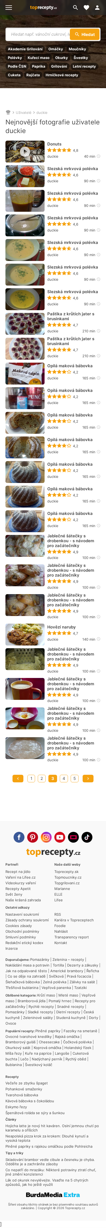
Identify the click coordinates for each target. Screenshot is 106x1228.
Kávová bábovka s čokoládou (29, 1101)
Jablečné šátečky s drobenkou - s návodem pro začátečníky (70, 541)
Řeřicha (92, 971)
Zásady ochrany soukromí (27, 920)
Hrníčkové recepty (62, 75)
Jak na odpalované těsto (26, 971)
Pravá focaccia (79, 976)
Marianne (62, 888)
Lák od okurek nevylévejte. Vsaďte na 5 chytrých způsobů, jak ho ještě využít (46, 1182)
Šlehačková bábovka (22, 982)
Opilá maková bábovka (70, 365)
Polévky (15, 57)
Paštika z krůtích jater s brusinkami (70, 316)
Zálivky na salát (82, 982)
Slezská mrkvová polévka (72, 168)
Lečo (24, 1059)
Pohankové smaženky (23, 1089)
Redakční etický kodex (24, 943)
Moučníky (77, 49)
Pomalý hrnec (60, 1001)
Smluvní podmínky (20, 937)
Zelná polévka (54, 982)
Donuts (54, 144)
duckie (42, 112)
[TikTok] (87, 837)
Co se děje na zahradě (27, 976)
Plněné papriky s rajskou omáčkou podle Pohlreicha (48, 1146)
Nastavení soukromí (22, 914)
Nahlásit (61, 931)
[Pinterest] (32, 837)
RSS (57, 914)
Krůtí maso (46, 995)
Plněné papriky (47, 1031)
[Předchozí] (18, 778)
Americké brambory (66, 971)
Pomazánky (39, 959)
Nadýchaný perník (47, 1059)
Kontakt (60, 943)
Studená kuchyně (71, 1017)
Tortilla (58, 965)
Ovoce (10, 1023)
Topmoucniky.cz (68, 877)
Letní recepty (84, 66)
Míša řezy (13, 1053)
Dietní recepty (68, 1012)
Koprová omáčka (47, 1047)
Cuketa (14, 75)
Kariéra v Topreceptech (74, 920)
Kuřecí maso (38, 57)
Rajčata (33, 75)
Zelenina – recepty (68, 959)
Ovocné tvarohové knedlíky (28, 1036)
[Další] (88, 778)
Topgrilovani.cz (67, 883)
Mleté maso (68, 995)
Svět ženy (13, 894)
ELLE (58, 894)
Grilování (59, 66)
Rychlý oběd (76, 1059)
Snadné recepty (70, 1006)
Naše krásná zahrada (23, 900)
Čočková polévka (77, 1042)
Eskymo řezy (16, 1107)
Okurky (61, 57)
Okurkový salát (17, 1047)
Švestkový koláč (38, 1064)
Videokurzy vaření (20, 883)
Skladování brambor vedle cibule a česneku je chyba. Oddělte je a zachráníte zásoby (50, 1161)
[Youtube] (59, 837)
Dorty (93, 1017)
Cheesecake (49, 1042)
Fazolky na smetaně (80, 1031)
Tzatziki (80, 987)
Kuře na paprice (38, 1053)
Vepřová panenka (56, 987)
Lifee (58, 900)
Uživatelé (24, 112)
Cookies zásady (18, 926)
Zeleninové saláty (38, 1017)
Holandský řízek (77, 1047)
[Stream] (73, 837)
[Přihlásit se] (99, 7)
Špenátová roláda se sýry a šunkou (35, 1113)
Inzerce (11, 948)
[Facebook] (19, 837)
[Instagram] (46, 837)
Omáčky (55, 49)
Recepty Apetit (18, 888)
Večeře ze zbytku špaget (26, 1083)
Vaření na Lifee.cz (20, 877)
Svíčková (56, 976)
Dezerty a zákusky (82, 965)
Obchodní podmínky (22, 931)
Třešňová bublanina (21, 987)
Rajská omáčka (67, 1036)
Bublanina (13, 1064)
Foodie (60, 926)
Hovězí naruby (61, 627)
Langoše (62, 1053)
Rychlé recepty (41, 1006)
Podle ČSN (17, 66)
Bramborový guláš (20, 1042)
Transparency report (71, 937)
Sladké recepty (40, 1012)
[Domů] (8, 112)
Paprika (38, 66)
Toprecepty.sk (66, 871)
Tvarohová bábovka (21, 1095)
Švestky (81, 57)
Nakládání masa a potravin (27, 965)
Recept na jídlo (17, 871)
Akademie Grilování (25, 49)
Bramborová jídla (31, 1001)
